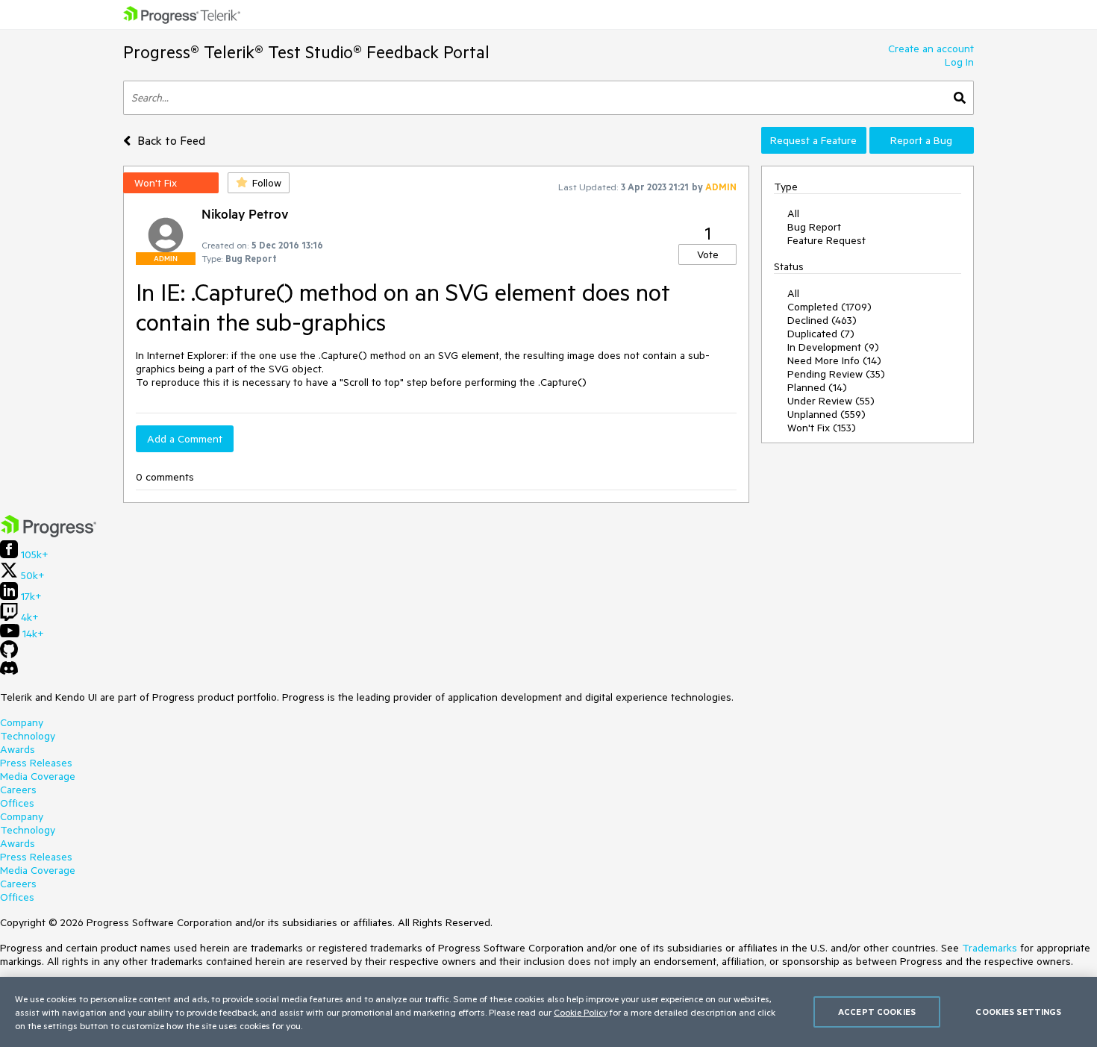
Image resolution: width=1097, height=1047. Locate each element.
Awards (17, 749)
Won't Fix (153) (821, 427)
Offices (17, 803)
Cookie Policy (580, 1012)
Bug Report (814, 227)
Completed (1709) (829, 306)
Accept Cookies (877, 1011)
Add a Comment (184, 439)
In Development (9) (833, 347)
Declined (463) (822, 320)
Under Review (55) (831, 400)
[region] (548, 1012)
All (793, 213)
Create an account (931, 48)
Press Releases (36, 762)
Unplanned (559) (826, 414)
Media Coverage (37, 776)
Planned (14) (817, 387)
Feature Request (826, 240)
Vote (708, 254)
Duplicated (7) (820, 333)
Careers (18, 789)
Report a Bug (921, 140)
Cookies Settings (1018, 1011)
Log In (959, 62)
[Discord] (9, 671)
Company (21, 722)
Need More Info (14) (834, 360)
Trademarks (989, 947)
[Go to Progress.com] (48, 533)
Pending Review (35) (836, 374)
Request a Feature (813, 140)
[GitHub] (9, 654)
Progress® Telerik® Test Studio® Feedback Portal (306, 52)
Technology (27, 736)
